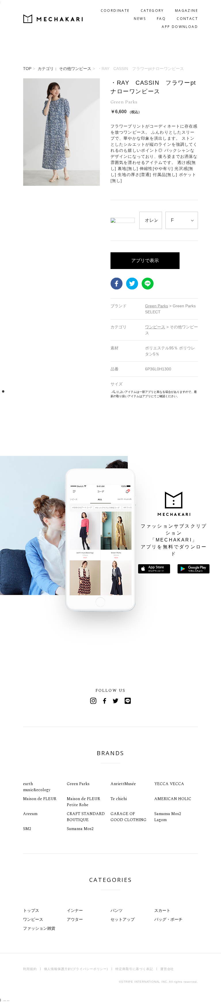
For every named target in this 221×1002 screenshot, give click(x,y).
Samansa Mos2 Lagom (167, 817)
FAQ (161, 18)
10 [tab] (42, 391)
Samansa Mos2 (80, 829)
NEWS (140, 18)
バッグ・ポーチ (168, 919)
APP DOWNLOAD (180, 26)
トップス (31, 910)
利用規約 (30, 969)
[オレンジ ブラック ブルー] (150, 220)
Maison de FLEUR (39, 799)
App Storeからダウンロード (154, 568)
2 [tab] (7, 391)
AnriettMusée (123, 784)
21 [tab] (89, 391)
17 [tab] (72, 391)
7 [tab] (29, 391)
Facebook (116, 284)
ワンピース (33, 919)
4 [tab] (16, 391)
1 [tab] (3, 391)
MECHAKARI (53, 18)
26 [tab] (111, 391)
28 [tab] (120, 391)
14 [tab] (59, 391)
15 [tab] (64, 391)
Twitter (132, 284)
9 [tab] (38, 391)
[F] (181, 220)
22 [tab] (94, 391)
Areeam (30, 814)
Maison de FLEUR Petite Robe (83, 802)
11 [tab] (46, 391)
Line (128, 700)
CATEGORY (152, 10)
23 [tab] (98, 391)
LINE (148, 284)
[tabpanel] (61, 238)
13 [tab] (55, 391)
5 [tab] (20, 391)
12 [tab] (51, 391)
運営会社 (167, 969)
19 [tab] (81, 391)
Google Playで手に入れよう (193, 568)
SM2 (27, 829)
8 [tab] (33, 391)
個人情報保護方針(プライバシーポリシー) (76, 969)
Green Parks (78, 784)
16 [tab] (68, 391)
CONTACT (187, 18)
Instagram (93, 700)
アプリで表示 (145, 260)
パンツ (116, 910)
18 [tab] (77, 391)
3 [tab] (12, 391)
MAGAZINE (186, 10)
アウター (75, 919)
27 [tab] (115, 391)
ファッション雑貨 (39, 928)
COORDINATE (115, 10)
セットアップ (122, 919)
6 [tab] (25, 391)
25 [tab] (107, 391)
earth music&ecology (36, 787)
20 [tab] (85, 391)
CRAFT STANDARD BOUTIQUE (86, 817)
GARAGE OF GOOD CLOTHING (128, 817)
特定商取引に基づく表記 (134, 969)
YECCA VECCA (169, 784)
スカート (162, 910)
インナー (75, 910)
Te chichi (118, 799)
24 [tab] (102, 391)
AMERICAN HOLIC (172, 799)
